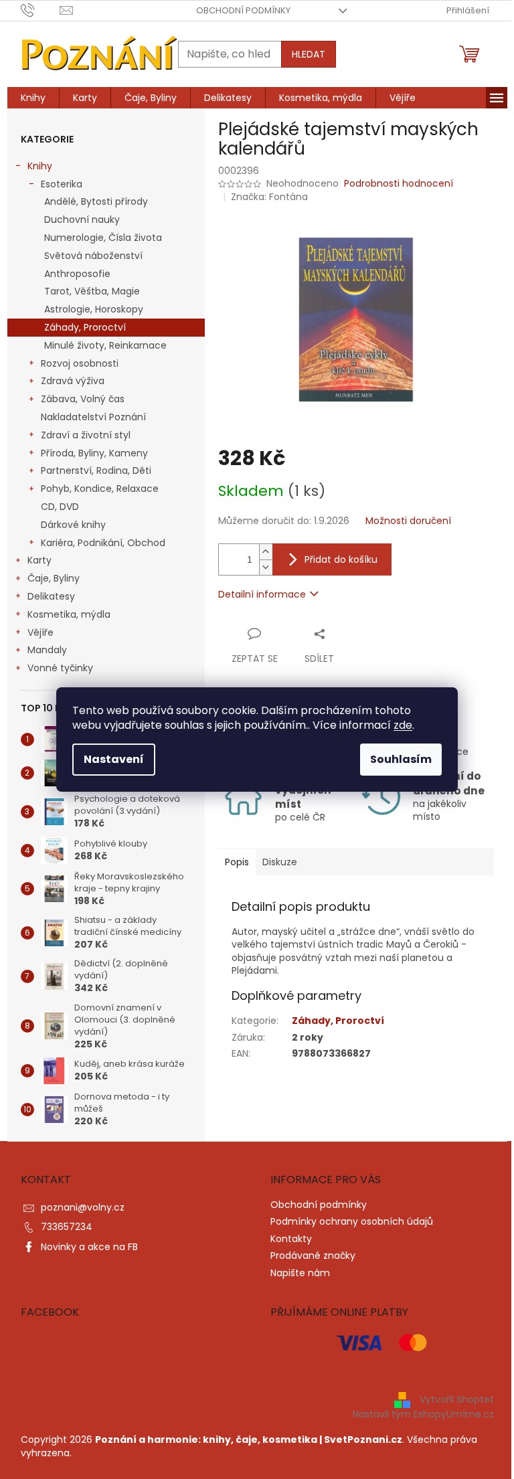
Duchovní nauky (82, 219)
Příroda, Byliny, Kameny (94, 453)
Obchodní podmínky (243, 10)
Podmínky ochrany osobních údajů (351, 1221)
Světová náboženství (93, 255)
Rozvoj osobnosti (79, 363)
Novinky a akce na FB (89, 1246)
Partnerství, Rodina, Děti (96, 470)
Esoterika (61, 184)
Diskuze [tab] (279, 862)
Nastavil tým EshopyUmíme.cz (423, 1414)
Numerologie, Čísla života (103, 237)
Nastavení (114, 759)
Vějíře (40, 632)
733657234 (66, 1226)
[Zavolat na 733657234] (40, 9)
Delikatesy (51, 596)
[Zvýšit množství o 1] (265, 551)
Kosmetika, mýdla (68, 614)
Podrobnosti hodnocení (398, 183)
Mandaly (47, 650)
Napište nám (300, 1273)
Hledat (308, 54)
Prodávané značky (312, 1255)
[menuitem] (33, 97)
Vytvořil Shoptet (457, 1399)
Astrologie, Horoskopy (93, 309)
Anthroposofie (77, 273)
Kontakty (291, 1238)
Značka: (269, 196)
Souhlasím (401, 759)
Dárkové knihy (73, 524)
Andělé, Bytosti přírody (96, 201)
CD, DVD (60, 506)
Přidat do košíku (341, 559)
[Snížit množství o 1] (265, 567)
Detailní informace (262, 594)
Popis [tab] (237, 862)
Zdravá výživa (72, 380)
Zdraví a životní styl (86, 435)
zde (403, 725)
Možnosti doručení (408, 521)
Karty (39, 560)
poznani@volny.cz (82, 1207)
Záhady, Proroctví (85, 327)
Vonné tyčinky (60, 668)
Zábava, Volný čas (82, 399)
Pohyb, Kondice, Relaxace (100, 488)
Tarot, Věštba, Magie (92, 291)
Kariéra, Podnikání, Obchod (103, 542)
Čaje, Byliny (53, 578)
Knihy (39, 166)
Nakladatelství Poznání (93, 417)
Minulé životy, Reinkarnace (105, 345)
